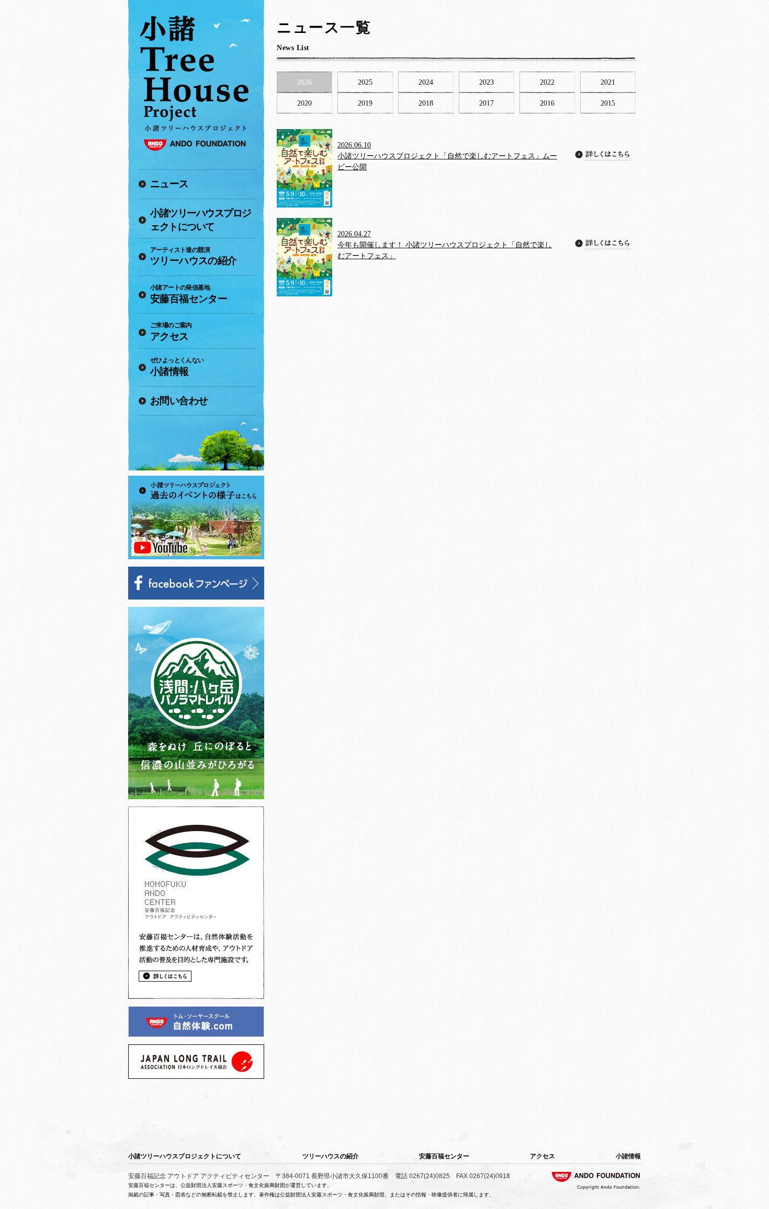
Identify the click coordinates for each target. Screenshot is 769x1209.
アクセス (171, 331)
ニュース (169, 183)
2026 (304, 82)
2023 (486, 82)
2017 (486, 103)
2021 (608, 82)
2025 (365, 82)
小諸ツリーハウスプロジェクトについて (200, 220)
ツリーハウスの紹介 (193, 256)
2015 (608, 103)
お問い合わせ (179, 400)
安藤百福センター (188, 294)
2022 (547, 82)
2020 (304, 103)
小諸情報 (177, 366)
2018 (426, 103)
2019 (365, 103)
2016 (547, 103)
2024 (426, 82)
